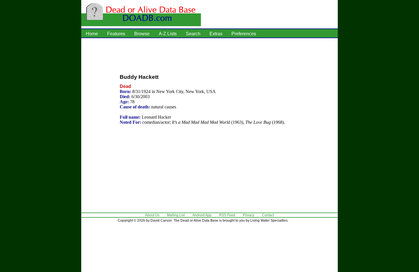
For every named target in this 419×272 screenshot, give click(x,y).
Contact (268, 215)
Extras (216, 33)
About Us (152, 215)
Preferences (243, 33)
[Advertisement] (209, 55)
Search (193, 33)
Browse (142, 33)
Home (92, 33)
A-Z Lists (168, 33)
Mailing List (176, 215)
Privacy (248, 215)
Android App (201, 215)
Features (116, 33)
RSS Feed (227, 215)
